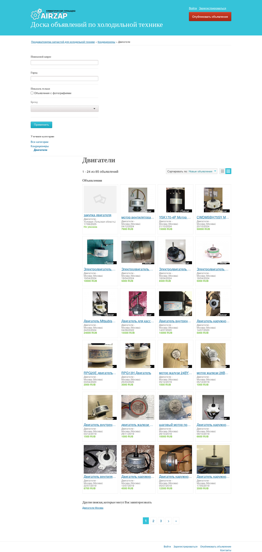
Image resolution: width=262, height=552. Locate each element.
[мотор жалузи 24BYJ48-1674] (175, 356)
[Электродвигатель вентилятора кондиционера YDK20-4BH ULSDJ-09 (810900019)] (175, 252)
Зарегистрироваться (212, 8)
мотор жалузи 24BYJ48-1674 (175, 373)
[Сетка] (228, 171)
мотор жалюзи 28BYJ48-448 (213, 373)
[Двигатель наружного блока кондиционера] (213, 304)
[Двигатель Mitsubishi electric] (100, 304)
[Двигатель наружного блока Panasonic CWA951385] (175, 460)
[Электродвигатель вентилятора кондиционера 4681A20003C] (137, 252)
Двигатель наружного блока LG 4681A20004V (137, 476)
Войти (193, 8)
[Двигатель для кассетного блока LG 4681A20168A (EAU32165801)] (137, 304)
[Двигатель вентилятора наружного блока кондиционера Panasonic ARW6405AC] (100, 460)
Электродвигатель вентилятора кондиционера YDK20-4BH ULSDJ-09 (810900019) (175, 269)
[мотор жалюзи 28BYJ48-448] (213, 356)
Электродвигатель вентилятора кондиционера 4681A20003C (137, 269)
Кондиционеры (40, 146)
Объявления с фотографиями (52, 93)
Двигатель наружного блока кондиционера (213, 321)
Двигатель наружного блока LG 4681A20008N (213, 476)
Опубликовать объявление (210, 16)
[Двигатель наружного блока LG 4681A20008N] (213, 460)
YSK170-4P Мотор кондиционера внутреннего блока (175, 217)
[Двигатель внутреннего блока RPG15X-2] (100, 408)
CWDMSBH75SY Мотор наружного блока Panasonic (213, 217)
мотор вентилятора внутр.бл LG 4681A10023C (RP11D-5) (137, 217)
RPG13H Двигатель (136, 373)
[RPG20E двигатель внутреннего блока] (100, 356)
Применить (41, 124)
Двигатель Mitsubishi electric (100, 321)
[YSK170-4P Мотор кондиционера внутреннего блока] (175, 200)
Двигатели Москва (92, 507)
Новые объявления (200, 171)
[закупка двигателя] (100, 199)
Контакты (225, 550)
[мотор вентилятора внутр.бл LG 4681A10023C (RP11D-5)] (137, 200)
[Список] (222, 171)
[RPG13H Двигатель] (137, 356)
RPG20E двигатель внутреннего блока (100, 373)
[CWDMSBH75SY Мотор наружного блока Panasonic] (213, 200)
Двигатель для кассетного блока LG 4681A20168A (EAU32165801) (137, 321)
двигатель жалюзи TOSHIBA (137, 425)
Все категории (39, 142)
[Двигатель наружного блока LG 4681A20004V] (137, 460)
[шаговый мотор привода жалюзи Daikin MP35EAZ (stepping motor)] (175, 408)
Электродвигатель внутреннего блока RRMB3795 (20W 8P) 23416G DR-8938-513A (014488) (213, 269)
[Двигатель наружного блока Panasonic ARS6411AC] (213, 408)
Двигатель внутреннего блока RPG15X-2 (100, 425)
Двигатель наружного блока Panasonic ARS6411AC (213, 425)
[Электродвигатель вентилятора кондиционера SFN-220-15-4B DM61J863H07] (100, 252)
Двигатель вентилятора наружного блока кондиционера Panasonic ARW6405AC (100, 476)
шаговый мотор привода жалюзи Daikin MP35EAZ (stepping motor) (175, 425)
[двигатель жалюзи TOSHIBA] (137, 408)
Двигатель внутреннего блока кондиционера (175, 321)
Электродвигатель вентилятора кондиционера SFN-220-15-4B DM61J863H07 (100, 269)
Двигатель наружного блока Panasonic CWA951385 (175, 476)
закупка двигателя (97, 215)
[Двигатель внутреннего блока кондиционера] (175, 304)
